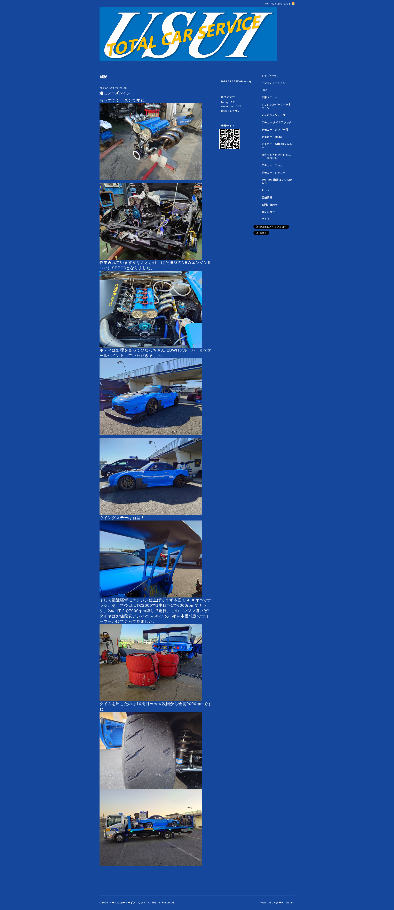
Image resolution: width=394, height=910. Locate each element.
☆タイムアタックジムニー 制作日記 (276, 156)
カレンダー (268, 211)
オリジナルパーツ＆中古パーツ (276, 106)
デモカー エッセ (274, 165)
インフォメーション (274, 83)
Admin (290, 902)
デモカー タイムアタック (277, 122)
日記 (264, 90)
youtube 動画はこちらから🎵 (277, 181)
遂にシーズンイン (115, 93)
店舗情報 (267, 197)
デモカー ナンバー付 (275, 129)
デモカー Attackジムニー (277, 145)
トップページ (270, 75)
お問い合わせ (270, 204)
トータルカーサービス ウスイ (127, 902)
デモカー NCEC (272, 136)
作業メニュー (271, 97)
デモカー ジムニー (274, 172)
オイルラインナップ (274, 115)
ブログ (266, 219)
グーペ (280, 902)
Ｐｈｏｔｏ (268, 190)
